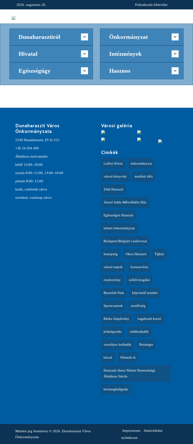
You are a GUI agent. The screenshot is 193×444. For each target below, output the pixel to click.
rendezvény (112, 280)
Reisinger (146, 344)
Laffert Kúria (113, 163)
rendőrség (138, 306)
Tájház (159, 254)
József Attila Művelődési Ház (125, 202)
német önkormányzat (119, 228)
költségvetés (113, 331)
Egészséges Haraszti (118, 215)
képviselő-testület (145, 293)
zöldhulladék (139, 331)
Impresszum (131, 430)
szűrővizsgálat (139, 280)
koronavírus (139, 267)
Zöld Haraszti (113, 189)
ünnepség (111, 254)
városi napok (113, 267)
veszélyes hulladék (117, 344)
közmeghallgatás (116, 389)
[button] (176, 17)
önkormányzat (141, 163)
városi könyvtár (115, 176)
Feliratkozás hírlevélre (151, 5)
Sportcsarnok (113, 306)
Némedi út (128, 357)
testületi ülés (144, 176)
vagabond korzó (149, 319)
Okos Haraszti (136, 254)
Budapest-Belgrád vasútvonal (125, 241)
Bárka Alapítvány (116, 319)
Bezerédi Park (114, 293)
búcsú (108, 357)
